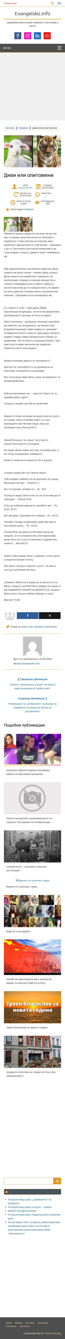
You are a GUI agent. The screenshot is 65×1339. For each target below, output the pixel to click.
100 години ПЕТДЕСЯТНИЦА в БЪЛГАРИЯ (33, 1191)
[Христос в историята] (32, 911)
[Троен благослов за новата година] (32, 1007)
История (30, 1323)
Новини (23, 127)
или (30, 626)
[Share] (27, 615)
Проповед (43, 1323)
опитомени (50, 626)
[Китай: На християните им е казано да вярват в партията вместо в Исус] (32, 957)
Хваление (24, 1326)
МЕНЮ (7, 47)
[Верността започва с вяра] (32, 880)
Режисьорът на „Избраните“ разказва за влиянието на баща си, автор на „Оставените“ (33, 707)
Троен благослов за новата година (26, 1027)
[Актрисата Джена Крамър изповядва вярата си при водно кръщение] (32, 750)
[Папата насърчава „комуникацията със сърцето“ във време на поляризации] (32, 798)
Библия (19, 1323)
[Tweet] (50, 615)
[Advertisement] (32, 86)
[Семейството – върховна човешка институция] (32, 846)
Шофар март (10, 3)
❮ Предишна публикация (32, 679)
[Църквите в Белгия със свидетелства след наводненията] (32, 1052)
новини (38, 626)
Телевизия (11, 1326)
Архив (9, 1323)
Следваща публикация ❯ (32, 698)
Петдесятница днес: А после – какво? (30, 1207)
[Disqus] (32, 1127)
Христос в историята (18, 931)
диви (24, 626)
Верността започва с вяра (21, 886)
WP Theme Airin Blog (51, 1333)
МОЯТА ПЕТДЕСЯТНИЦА (22, 1210)
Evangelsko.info (32, 13)
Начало (10, 127)
